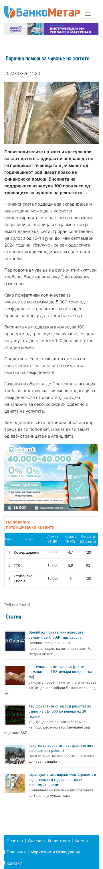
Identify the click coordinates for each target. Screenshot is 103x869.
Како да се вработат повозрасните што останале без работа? (61, 748)
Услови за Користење (48, 840)
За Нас (81, 840)
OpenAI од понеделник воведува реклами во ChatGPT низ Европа (56, 635)
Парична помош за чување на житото (48, 58)
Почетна (15, 840)
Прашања (16, 851)
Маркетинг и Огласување (55, 851)
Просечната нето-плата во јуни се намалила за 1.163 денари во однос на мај (60, 671)
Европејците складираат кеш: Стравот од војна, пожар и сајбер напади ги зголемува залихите (62, 779)
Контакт (14, 863)
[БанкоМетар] (42, 12)
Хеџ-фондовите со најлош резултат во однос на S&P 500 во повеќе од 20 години (60, 711)
